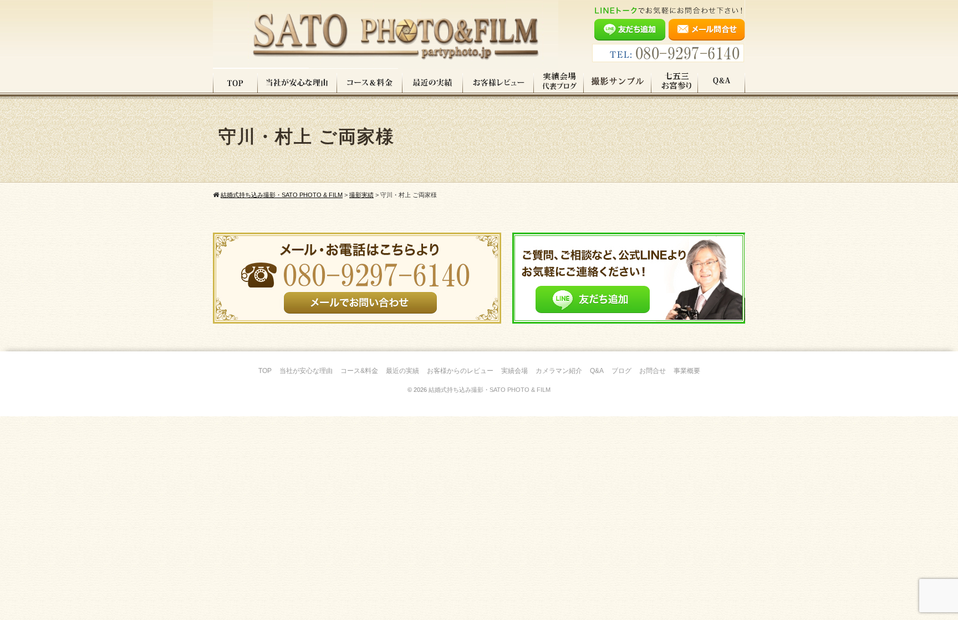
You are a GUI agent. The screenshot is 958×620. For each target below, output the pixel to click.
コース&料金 (359, 371)
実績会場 (514, 371)
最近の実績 (432, 83)
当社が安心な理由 (297, 83)
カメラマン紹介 (559, 371)
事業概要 (687, 371)
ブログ (621, 371)
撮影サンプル (617, 83)
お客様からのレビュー (460, 371)
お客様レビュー (498, 83)
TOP (235, 83)
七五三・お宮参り (674, 83)
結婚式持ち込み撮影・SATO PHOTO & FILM (490, 389)
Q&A (721, 83)
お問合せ (652, 371)
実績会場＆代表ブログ (559, 83)
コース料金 (369, 83)
